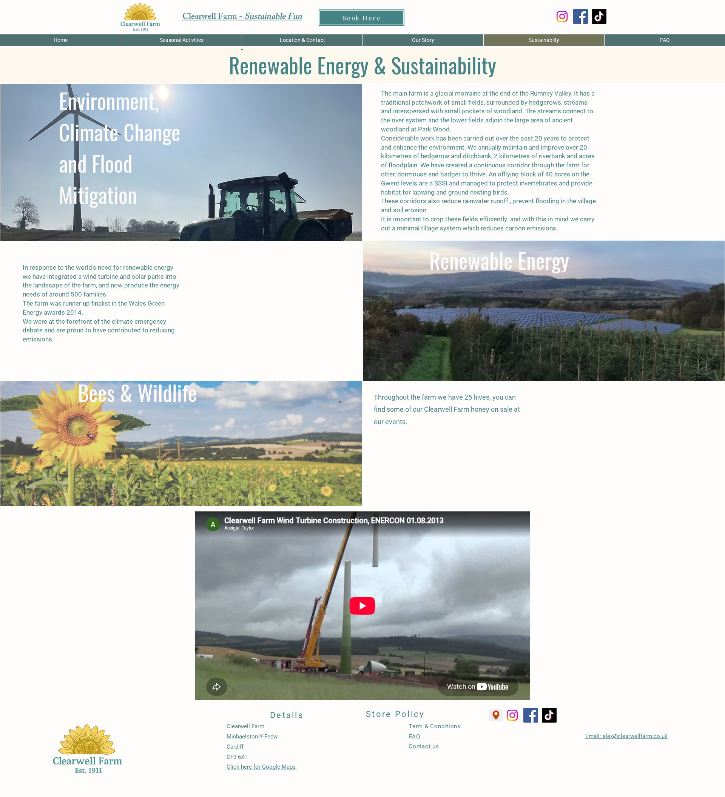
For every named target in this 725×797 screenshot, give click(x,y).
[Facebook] (580, 16)
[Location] (496, 715)
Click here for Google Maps (262, 766)
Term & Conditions (435, 726)
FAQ (414, 736)
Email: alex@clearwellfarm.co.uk (626, 736)
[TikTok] (599, 16)
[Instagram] (562, 16)
